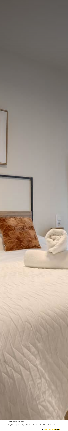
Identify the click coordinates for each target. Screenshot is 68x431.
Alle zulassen (57, 429)
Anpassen (45, 429)
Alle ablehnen (50, 429)
